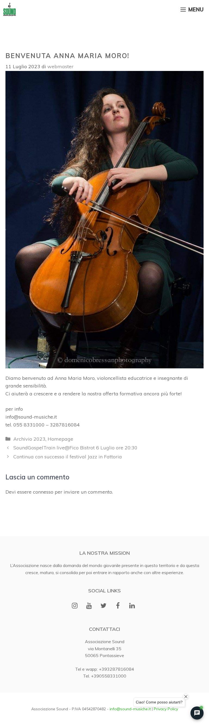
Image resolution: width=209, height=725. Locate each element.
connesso (43, 492)
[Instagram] (75, 606)
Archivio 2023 (29, 439)
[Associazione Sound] (9, 9)
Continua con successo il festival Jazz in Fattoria (67, 457)
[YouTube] (89, 606)
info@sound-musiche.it (130, 708)
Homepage (60, 439)
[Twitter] (103, 606)
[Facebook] (118, 606)
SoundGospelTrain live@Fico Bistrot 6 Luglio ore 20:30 (75, 447)
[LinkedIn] (132, 606)
